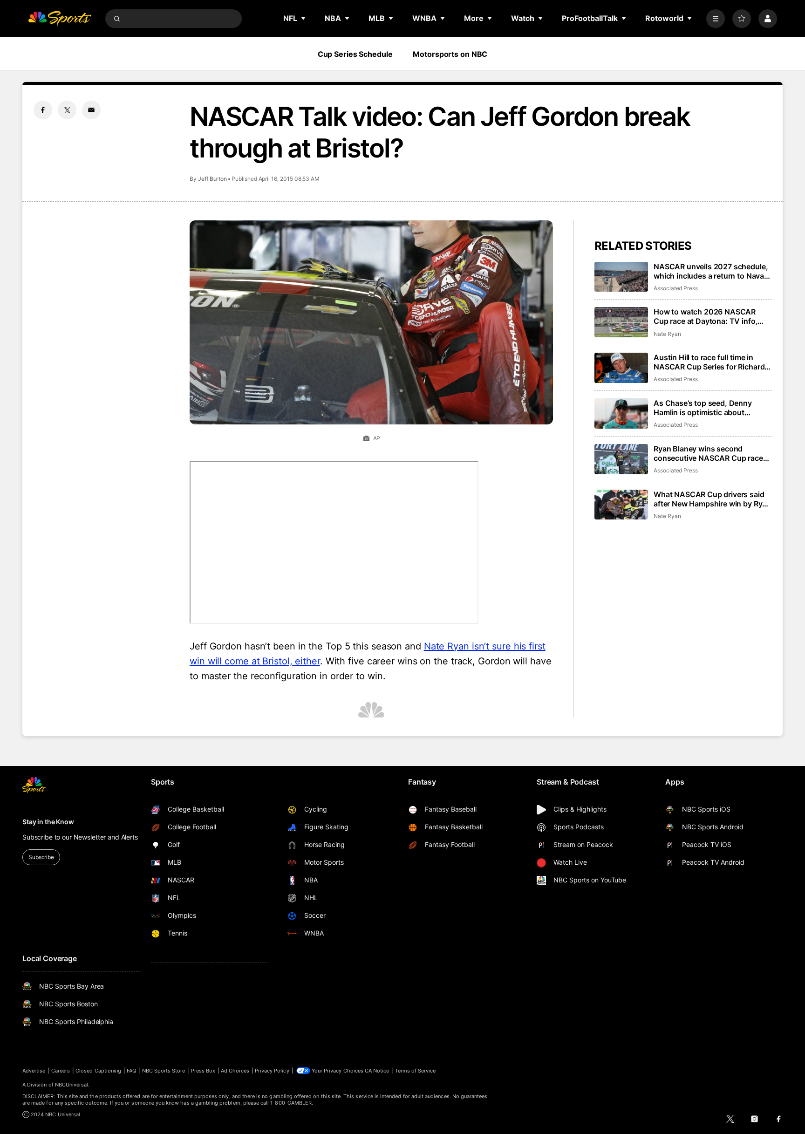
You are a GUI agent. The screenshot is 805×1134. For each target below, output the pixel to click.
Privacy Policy (272, 1070)
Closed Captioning (98, 1070)
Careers (60, 1070)
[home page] (59, 18)
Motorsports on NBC (450, 54)
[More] (715, 18)
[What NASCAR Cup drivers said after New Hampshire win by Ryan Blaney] (621, 505)
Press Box (203, 1070)
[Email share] (91, 110)
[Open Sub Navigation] (304, 18)
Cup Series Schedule (355, 54)
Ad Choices (235, 1070)
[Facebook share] (43, 110)
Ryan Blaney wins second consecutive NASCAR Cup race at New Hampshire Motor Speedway (708, 453)
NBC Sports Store (163, 1070)
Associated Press (676, 288)
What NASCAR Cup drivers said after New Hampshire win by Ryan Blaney (712, 499)
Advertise (34, 1070)
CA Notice (377, 1070)
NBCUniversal (72, 1084)
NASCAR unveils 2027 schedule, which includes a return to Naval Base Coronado (711, 271)
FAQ (131, 1070)
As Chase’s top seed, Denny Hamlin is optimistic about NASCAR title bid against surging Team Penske (711, 407)
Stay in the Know (48, 822)
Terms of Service (415, 1070)
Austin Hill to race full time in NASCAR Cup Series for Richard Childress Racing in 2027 (709, 362)
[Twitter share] (67, 110)
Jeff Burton (212, 178)
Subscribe (41, 857)
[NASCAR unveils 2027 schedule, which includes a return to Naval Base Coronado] (621, 277)
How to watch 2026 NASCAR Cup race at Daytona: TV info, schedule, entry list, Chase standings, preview (705, 316)
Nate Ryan (667, 333)
